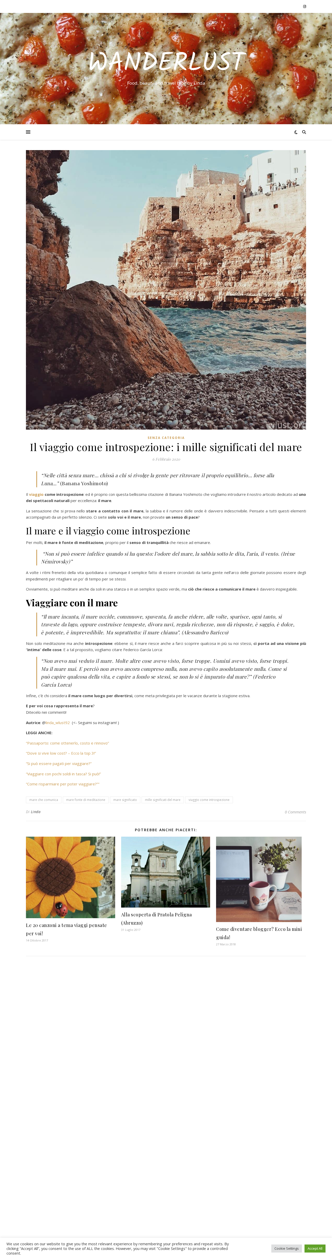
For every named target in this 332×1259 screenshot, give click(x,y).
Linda (36, 811)
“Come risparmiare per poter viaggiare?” (62, 783)
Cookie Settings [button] (286, 1248)
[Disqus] (166, 1028)
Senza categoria (166, 438)
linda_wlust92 (58, 722)
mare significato (125, 800)
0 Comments (295, 811)
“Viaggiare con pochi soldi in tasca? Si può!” (63, 773)
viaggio (37, 494)
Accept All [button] (315, 1248)
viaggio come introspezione (209, 800)
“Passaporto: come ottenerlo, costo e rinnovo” (67, 743)
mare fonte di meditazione (85, 800)
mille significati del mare (163, 800)
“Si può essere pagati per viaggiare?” (59, 763)
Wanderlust (166, 64)
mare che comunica (43, 800)
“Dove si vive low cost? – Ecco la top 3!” (61, 753)
